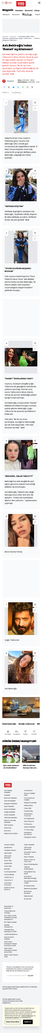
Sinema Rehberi (29, 827)
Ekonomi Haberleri (10, 798)
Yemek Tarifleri (9, 845)
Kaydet (30, 975)
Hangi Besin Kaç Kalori (30, 873)
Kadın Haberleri (9, 815)
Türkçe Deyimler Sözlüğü (9, 912)
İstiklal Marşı (28, 805)
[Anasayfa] (8, 785)
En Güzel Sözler (29, 886)
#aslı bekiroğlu (9, 724)
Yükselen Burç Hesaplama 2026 (10, 931)
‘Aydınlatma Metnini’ (12, 1018)
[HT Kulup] (27, 14)
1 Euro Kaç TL (8, 880)
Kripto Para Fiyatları (11, 833)
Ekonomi (29, 10)
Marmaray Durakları (28, 892)
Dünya (37, 10)
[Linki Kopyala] (32, 87)
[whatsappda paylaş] (23, 87)
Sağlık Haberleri (9, 812)
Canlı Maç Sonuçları (8, 884)
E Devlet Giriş (28, 811)
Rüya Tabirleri (29, 857)
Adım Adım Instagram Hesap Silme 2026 (10, 950)
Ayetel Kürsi (8, 847)
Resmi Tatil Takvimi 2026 (11, 956)
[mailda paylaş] (27, 87)
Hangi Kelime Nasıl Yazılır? (30, 882)
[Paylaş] (35, 102)
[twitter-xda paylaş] (9, 87)
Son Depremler (29, 819)
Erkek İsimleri (28, 896)
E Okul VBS (27, 808)
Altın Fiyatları (8, 825)
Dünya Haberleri (9, 809)
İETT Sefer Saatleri (10, 922)
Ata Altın (7, 869)
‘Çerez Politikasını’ (27, 1016)
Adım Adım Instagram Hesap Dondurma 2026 (10, 944)
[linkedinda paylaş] (18, 87)
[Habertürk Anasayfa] (21, 3)
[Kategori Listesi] (39, 3)
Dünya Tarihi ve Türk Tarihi (29, 860)
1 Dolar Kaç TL (9, 877)
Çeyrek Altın (8, 863)
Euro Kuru (7, 831)
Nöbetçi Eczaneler (30, 803)
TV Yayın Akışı (29, 830)
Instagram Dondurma (28, 833)
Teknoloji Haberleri (10, 818)
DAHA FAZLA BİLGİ (12, 1022)
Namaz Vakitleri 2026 (29, 794)
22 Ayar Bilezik (9, 875)
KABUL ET (27, 1022)
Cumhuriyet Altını (10, 872)
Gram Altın (8, 861)
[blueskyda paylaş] (13, 87)
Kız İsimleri (27, 899)
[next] (38, 758)
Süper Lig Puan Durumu (9, 888)
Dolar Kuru (7, 828)
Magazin (7, 10)
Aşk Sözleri (8, 853)
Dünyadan (16, 15)
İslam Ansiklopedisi (31, 864)
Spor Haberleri (9, 806)
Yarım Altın (8, 866)
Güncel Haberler (10, 801)
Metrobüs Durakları (30, 889)
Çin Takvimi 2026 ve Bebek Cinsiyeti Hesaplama (10, 917)
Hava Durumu (29, 821)
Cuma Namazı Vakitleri (29, 799)
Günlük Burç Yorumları (28, 815)
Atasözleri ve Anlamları (8, 907)
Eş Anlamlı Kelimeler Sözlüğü (30, 877)
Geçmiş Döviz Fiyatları (9, 938)
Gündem (19, 10)
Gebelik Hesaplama (8, 926)
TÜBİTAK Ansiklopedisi (28, 868)
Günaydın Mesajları (7, 857)
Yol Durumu (28, 824)
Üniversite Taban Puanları (30, 853)
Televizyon (6, 15)
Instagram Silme (30, 837)
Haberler (5, 36)
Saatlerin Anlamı (10, 850)
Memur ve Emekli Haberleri (10, 821)
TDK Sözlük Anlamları (28, 848)
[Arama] (3, 3)
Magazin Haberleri (10, 804)
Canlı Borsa (28, 790)
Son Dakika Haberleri (8, 791)
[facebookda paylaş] (4, 87)
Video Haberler (29, 845)
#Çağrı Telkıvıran (26, 724)
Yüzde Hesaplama (10, 934)
